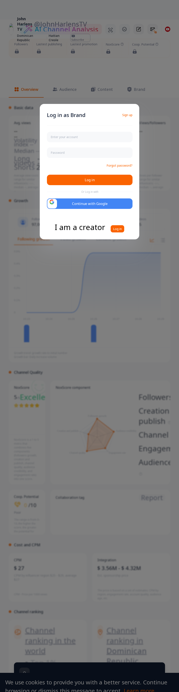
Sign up (127, 115)
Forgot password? (120, 165)
